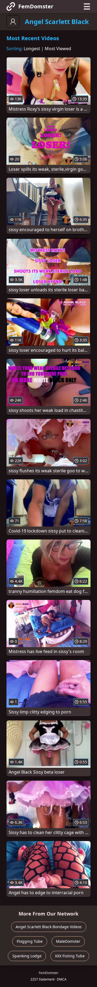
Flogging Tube (30, 941)
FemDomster (35, 6)
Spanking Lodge (26, 955)
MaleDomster (68, 941)
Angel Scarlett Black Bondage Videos (49, 926)
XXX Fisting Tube (70, 955)
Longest (32, 49)
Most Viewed (58, 49)
